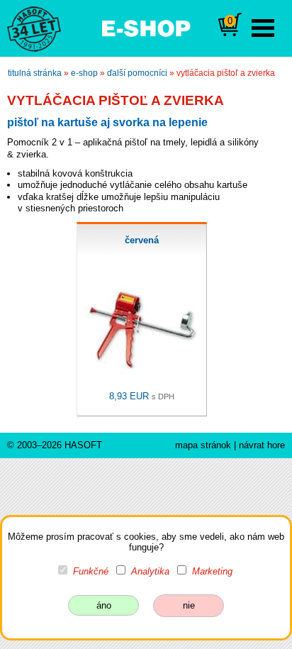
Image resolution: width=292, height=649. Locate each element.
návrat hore (262, 445)
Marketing (212, 571)
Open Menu (263, 28)
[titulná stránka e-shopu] (146, 27)
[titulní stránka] (27, 27)
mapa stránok (203, 445)
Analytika (150, 571)
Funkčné (90, 571)
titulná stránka (35, 73)
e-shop (84, 73)
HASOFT (83, 445)
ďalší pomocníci (137, 73)
